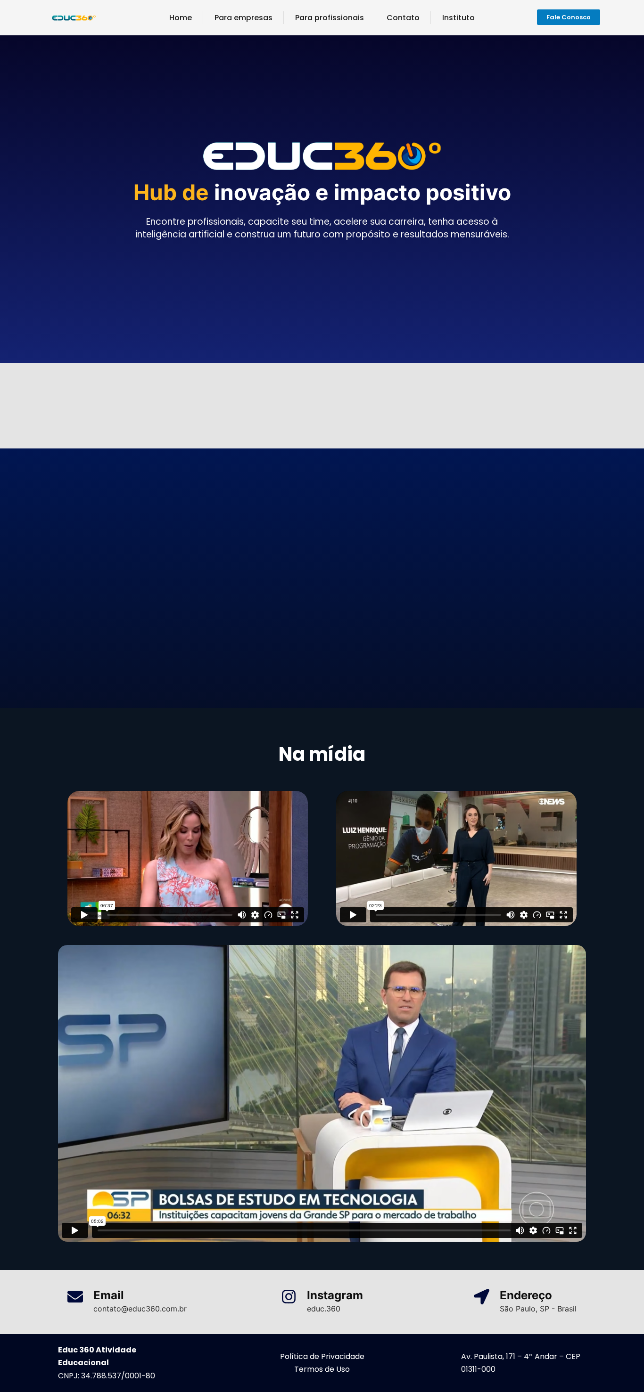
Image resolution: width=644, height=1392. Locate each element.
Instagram (335, 1295)
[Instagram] (289, 1296)
